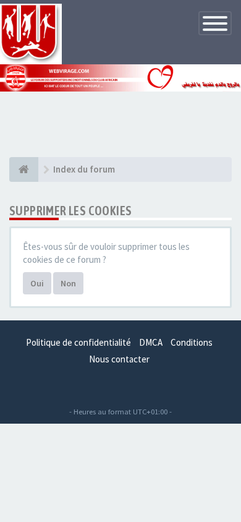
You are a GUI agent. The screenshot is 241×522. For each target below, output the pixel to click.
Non (68, 283)
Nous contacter (119, 359)
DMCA (151, 342)
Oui (37, 283)
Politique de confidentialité (78, 342)
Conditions (192, 342)
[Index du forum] (23, 169)
